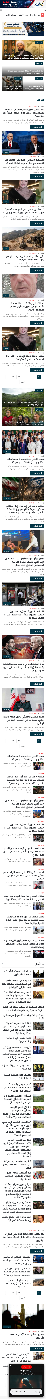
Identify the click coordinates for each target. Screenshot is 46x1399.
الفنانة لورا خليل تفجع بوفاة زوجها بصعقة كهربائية (16, 1218)
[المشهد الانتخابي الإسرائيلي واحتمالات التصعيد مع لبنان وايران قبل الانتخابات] (23, 68)
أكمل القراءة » (37, 127)
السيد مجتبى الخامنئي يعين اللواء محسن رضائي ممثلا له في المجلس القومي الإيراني (23, 720)
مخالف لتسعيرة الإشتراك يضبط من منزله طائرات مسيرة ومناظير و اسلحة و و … (23, 1008)
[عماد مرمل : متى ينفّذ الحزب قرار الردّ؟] (38, 1068)
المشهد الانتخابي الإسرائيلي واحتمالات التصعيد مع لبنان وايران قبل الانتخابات (24, 72)
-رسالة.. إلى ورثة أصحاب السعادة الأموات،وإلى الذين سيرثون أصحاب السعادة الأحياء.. (27, 306)
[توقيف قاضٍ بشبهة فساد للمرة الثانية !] (38, 1077)
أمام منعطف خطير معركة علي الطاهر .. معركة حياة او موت (17, 1164)
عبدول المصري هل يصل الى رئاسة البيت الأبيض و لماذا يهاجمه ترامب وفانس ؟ (24, 897)
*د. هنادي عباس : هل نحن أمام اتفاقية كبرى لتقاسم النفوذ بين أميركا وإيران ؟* (23, 211)
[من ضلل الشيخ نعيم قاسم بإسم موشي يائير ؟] (23, 416)
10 (19, 377)
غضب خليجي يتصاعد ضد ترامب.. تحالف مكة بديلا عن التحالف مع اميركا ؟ (25, 460)
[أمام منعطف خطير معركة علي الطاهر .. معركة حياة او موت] (38, 1164)
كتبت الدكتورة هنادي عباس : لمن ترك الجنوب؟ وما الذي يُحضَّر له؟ (24, 357)
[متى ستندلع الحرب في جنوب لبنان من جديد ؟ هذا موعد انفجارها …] (38, 1282)
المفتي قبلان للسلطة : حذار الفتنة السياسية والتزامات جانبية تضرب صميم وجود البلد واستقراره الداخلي (23, 403)
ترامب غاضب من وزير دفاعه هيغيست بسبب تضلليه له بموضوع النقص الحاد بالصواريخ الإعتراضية (25, 920)
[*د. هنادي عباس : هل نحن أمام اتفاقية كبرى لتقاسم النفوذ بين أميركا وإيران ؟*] (38, 1270)
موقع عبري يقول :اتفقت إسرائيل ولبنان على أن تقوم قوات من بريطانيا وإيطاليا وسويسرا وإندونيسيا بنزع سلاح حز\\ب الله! (17, 1190)
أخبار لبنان (39, 390)
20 (13, 377)
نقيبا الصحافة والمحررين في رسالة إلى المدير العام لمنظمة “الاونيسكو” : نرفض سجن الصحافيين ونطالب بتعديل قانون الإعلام (16, 1054)
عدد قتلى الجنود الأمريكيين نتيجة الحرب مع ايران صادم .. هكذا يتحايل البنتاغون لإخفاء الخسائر (24, 943)
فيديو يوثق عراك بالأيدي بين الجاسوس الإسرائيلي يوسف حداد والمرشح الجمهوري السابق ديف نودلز (24, 561)
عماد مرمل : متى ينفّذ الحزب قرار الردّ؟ (16, 1067)
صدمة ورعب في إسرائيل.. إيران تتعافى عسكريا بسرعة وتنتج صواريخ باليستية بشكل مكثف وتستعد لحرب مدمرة (24, 509)
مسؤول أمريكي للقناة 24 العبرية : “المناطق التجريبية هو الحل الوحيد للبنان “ (17, 1099)
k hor (41, 106)
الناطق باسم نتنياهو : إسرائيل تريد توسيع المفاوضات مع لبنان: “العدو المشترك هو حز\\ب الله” (17, 1112)
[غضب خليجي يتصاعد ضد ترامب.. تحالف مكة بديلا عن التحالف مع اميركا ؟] (38, 766)
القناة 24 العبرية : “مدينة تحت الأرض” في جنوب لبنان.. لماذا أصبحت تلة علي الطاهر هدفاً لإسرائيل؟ (17, 1028)
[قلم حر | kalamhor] (23, 4)
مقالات (40, 42)
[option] (23, 65)
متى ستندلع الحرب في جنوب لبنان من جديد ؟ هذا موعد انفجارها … (24, 258)
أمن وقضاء (39, 78)
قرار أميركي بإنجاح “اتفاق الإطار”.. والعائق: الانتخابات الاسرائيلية (18, 1176)
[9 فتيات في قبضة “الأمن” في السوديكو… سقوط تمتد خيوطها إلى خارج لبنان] (12, 83)
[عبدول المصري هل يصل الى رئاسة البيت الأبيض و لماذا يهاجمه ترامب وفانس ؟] (38, 906)
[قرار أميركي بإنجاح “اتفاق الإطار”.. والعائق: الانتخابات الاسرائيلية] (38, 1175)
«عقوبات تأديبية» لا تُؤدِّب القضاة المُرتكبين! (34, 87)
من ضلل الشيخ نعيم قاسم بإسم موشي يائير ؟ (26, 424)
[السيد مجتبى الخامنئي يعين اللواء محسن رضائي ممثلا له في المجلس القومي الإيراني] (38, 885)
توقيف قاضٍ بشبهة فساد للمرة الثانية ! (17, 1076)
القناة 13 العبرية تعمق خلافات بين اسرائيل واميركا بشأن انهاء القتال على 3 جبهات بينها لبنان (24, 614)
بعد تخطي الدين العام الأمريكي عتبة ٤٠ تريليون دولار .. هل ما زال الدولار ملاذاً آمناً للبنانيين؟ (23, 57)
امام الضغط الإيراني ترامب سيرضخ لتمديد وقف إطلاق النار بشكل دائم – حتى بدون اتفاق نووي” (23, 667)
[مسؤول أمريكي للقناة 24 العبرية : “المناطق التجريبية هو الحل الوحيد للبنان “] (38, 1098)
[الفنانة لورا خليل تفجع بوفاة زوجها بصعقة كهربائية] (38, 1219)
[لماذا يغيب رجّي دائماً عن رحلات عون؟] (38, 1040)
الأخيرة (23, 382)
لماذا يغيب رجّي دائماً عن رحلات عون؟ (18, 1039)
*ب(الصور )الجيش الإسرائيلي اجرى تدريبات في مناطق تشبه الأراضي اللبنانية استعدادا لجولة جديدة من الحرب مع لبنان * (16, 1128)
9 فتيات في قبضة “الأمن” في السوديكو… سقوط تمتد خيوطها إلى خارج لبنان (12, 90)
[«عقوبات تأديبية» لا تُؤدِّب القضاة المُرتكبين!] (33, 83)
